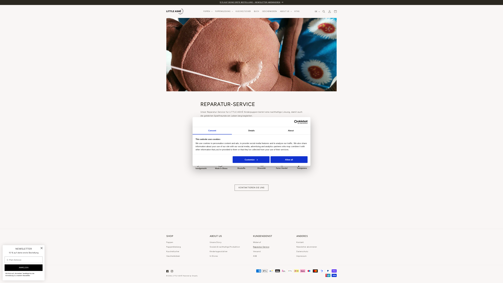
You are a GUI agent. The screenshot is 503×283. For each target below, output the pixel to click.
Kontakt (300, 242)
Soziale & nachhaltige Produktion (225, 247)
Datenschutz (302, 251)
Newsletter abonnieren (306, 247)
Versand (257, 251)
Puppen (169, 242)
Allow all (289, 159)
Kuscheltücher (172, 251)
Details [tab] (251, 130)
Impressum (301, 256)
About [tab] (291, 130)
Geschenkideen (173, 256)
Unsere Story (215, 242)
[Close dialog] (41, 248)
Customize (250, 159)
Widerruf (257, 242)
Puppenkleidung (173, 247)
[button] (208, 11)
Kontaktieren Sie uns (251, 187)
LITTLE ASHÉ (177, 276)
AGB (255, 256)
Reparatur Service (261, 247)
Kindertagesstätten (219, 251)
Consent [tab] (212, 130)
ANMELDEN (23, 267)
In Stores (214, 256)
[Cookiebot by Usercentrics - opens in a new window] (296, 122)
